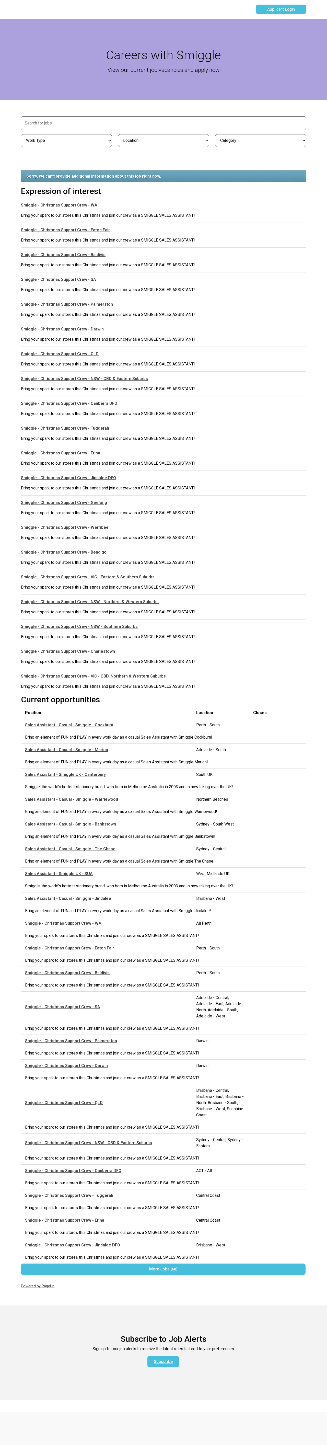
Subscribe (163, 1361)
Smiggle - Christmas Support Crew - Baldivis (63, 254)
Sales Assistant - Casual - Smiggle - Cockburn (69, 724)
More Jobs (162, 1269)
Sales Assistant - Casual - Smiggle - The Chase (70, 848)
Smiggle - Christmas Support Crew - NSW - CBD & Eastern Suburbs (84, 378)
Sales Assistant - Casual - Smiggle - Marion (66, 749)
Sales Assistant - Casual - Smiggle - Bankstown (70, 824)
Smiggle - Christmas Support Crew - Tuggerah (65, 428)
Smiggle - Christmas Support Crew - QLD (60, 353)
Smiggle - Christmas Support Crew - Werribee (65, 527)
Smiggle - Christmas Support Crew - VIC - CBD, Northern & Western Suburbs (93, 676)
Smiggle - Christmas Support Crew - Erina (60, 453)
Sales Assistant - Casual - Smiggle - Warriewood (71, 799)
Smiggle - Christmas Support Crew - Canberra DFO (69, 403)
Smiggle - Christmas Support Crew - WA (59, 205)
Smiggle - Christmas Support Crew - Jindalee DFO (68, 477)
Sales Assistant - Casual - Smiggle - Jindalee (68, 898)
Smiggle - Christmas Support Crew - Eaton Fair (65, 229)
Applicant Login (281, 9)
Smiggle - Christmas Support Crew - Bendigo (64, 552)
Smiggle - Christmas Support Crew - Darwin (62, 329)
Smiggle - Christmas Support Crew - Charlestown (68, 651)
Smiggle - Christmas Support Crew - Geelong (64, 502)
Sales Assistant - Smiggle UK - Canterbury (65, 774)
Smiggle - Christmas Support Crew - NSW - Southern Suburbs (79, 626)
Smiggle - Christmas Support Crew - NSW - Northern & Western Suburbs (90, 601)
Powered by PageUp (37, 1286)
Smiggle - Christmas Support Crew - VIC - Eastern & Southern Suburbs (88, 577)
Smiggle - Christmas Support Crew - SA (58, 279)
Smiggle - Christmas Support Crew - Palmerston (67, 304)
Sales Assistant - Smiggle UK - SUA (59, 873)
